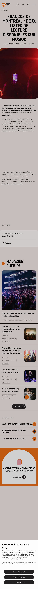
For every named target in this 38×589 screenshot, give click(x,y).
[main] (19, 564)
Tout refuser (19, 572)
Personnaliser (18, 582)
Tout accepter (19, 577)
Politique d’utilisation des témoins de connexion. (18, 563)
